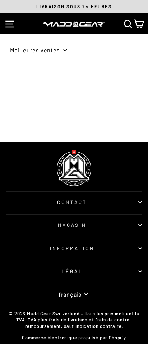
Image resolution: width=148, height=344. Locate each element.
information (72, 248)
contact (72, 202)
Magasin (72, 225)
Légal (72, 271)
